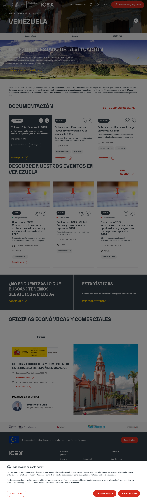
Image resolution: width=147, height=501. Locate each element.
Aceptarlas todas (129, 493)
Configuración (16, 493)
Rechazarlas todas (105, 493)
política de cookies (72, 483)
